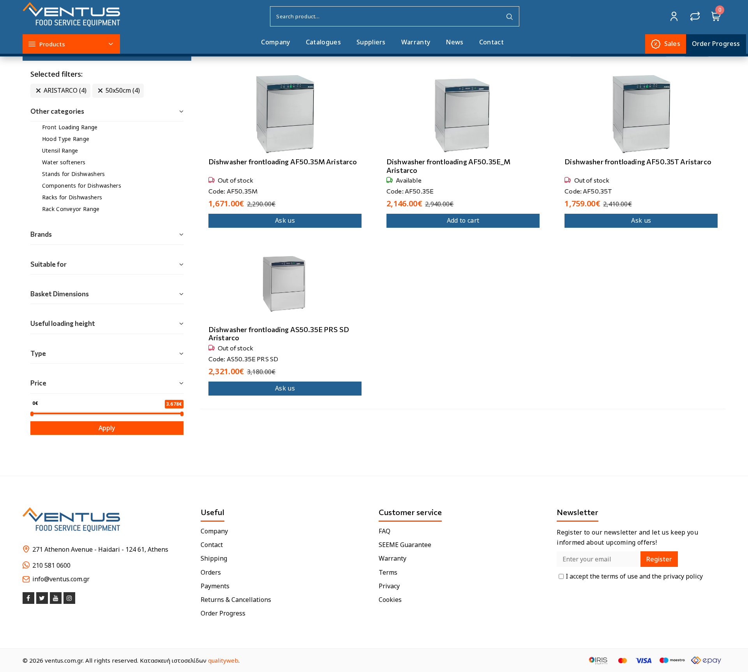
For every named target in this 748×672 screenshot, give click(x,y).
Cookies (390, 599)
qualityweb (223, 660)
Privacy (389, 586)
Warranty (415, 42)
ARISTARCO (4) (65, 90)
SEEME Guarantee (405, 545)
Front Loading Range (70, 127)
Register (659, 559)
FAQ (384, 531)
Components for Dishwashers (81, 185)
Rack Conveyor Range (71, 209)
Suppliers (371, 42)
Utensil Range (60, 150)
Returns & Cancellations (236, 599)
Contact (491, 42)
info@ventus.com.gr (61, 579)
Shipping (214, 558)
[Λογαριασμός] (674, 16)
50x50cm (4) (123, 90)
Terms (388, 572)
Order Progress (223, 613)
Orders (211, 572)
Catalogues (323, 42)
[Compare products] (695, 16)
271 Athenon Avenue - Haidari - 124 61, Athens (100, 549)
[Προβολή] (276, 154)
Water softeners (64, 162)
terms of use (620, 576)
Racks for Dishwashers (72, 197)
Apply (107, 428)
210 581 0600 (51, 565)
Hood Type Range (66, 138)
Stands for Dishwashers (73, 174)
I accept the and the (634, 576)
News (454, 42)
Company (275, 42)
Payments (215, 586)
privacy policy (683, 576)
